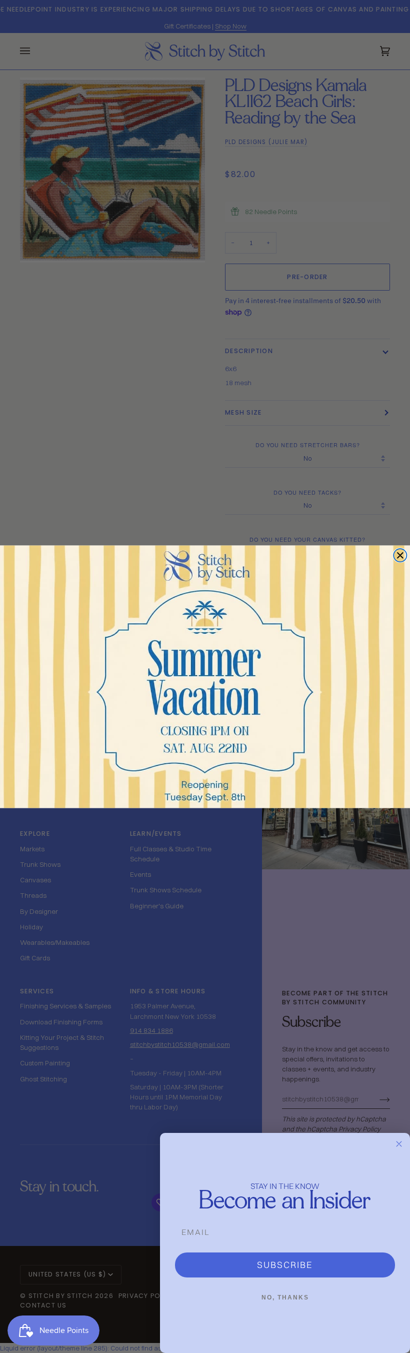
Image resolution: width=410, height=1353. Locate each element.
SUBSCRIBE (285, 1264)
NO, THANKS (285, 1297)
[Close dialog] (400, 555)
